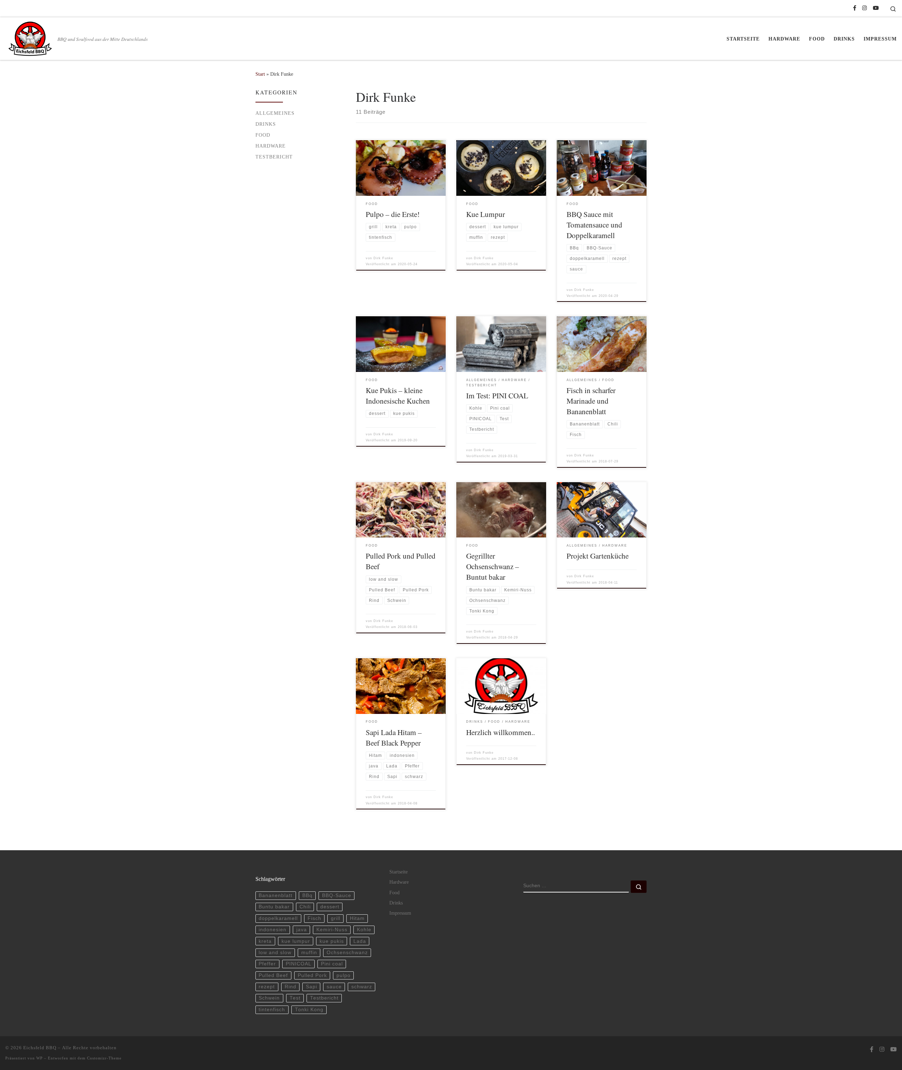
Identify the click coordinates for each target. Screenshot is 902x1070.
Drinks (265, 124)
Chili (305, 906)
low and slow (275, 952)
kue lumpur (296, 941)
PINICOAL (298, 963)
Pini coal (332, 963)
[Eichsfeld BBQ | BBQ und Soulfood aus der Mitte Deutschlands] (30, 36)
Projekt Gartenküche (598, 555)
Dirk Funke (383, 258)
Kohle (364, 929)
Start (260, 74)
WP (39, 1058)
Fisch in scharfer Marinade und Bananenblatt (591, 400)
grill (335, 918)
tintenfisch (272, 1009)
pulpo (343, 975)
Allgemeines (275, 113)
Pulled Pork (312, 975)
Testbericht (274, 157)
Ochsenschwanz (347, 952)
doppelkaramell (278, 918)
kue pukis (332, 941)
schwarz (361, 986)
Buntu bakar (274, 906)
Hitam (357, 918)
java (301, 929)
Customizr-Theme (104, 1058)
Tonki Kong (309, 1009)
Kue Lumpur (485, 214)
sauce (334, 986)
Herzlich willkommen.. (500, 732)
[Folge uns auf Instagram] (864, 8)
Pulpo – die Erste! (393, 214)
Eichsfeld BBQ (39, 1047)
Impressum (400, 913)
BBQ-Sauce (336, 895)
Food (262, 135)
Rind (290, 986)
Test (295, 998)
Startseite (398, 872)
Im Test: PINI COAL (497, 395)
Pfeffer (267, 963)
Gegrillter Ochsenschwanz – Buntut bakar (492, 566)
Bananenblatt (275, 895)
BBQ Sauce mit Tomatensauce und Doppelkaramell (594, 224)
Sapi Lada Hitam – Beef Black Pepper (394, 737)
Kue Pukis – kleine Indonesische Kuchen (398, 395)
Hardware (270, 146)
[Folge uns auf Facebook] (854, 8)
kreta (265, 941)
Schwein (269, 998)
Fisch (314, 918)
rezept (267, 986)
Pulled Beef (273, 975)
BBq (307, 895)
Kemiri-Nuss (331, 929)
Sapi (311, 986)
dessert (329, 906)
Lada (359, 941)
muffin (309, 952)
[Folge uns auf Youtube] (876, 8)
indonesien (272, 929)
